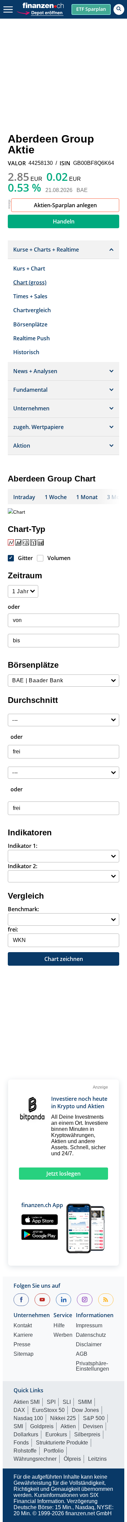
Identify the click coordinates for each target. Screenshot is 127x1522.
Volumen (58, 558)
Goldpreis (42, 1426)
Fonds (21, 1442)
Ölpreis (72, 1459)
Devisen (93, 1426)
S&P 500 (94, 1418)
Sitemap (24, 1354)
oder (14, 606)
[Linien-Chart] (11, 542)
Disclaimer (89, 1344)
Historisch (26, 352)
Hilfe (59, 1325)
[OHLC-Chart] (33, 542)
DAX (19, 1410)
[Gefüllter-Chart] (18, 542)
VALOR (17, 163)
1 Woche (56, 497)
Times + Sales (30, 296)
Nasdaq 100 (28, 1418)
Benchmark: (23, 909)
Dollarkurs (26, 1434)
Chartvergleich (32, 310)
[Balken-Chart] (26, 542)
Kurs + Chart (29, 268)
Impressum (89, 1325)
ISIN (65, 163)
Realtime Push (31, 338)
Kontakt (23, 1325)
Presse (22, 1344)
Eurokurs (56, 1434)
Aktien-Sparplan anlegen (65, 205)
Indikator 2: (22, 866)
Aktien (68, 1426)
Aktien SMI (27, 1402)
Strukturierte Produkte (62, 1442)
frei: (13, 929)
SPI (51, 1402)
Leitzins (97, 1459)
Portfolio (54, 1451)
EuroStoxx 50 (48, 1410)
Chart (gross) (29, 282)
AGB (81, 1354)
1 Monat (87, 497)
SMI (18, 1426)
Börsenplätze (30, 324)
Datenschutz (91, 1335)
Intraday (24, 497)
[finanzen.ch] (43, 5)
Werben (63, 1335)
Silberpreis (87, 1434)
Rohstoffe (25, 1451)
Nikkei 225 (63, 1418)
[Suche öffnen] (118, 9)
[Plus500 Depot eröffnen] (40, 12)
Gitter (25, 558)
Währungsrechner (35, 1459)
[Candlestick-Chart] (41, 542)
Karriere (23, 1335)
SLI (67, 1402)
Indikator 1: (22, 846)
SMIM (85, 1402)
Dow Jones (85, 1410)
